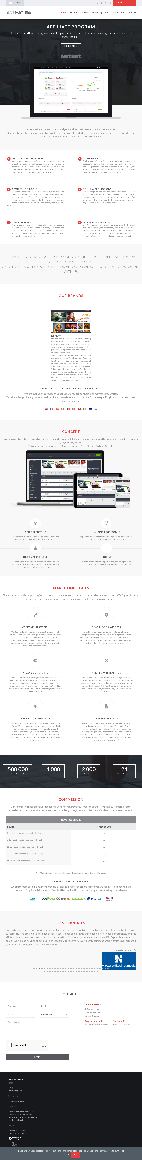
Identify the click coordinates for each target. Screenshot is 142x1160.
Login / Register (124, 2)
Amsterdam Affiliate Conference (23, 1117)
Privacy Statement (17, 1130)
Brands (73, 12)
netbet (56, 336)
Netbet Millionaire (17, 1120)
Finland (17, 3)
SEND (37, 1057)
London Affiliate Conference (21, 1112)
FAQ (11, 1088)
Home (64, 12)
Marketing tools (100, 12)
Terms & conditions (17, 1133)
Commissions (118, 12)
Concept (84, 12)
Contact (132, 12)
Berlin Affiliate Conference (20, 1114)
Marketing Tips (15, 1090)
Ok (75, 1154)
